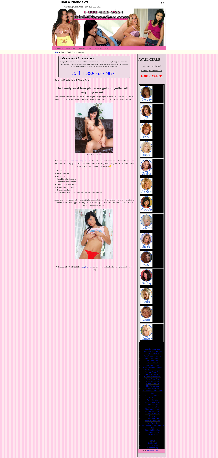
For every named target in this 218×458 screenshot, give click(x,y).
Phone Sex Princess (152, 414)
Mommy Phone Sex (152, 388)
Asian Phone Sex (152, 354)
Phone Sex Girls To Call (65, 48)
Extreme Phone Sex (152, 372)
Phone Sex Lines (152, 404)
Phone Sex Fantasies (152, 402)
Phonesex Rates (84, 48)
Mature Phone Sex (152, 384)
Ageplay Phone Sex (152, 349)
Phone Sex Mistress (152, 407)
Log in (152, 441)
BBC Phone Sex (153, 360)
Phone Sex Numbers (152, 411)
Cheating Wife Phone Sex (152, 367)
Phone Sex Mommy (152, 409)
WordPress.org (152, 448)
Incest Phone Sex (152, 379)
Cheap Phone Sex (152, 365)
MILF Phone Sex (152, 386)
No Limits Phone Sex (152, 395)
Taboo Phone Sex (152, 432)
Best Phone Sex (152, 363)
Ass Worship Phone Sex (152, 356)
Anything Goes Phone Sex (152, 351)
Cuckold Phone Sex (152, 370)
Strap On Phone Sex (152, 430)
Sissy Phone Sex (153, 423)
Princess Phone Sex (152, 418)
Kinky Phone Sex (152, 381)
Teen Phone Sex (152, 435)
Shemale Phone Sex (152, 421)
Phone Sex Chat (152, 400)
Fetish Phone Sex (152, 374)
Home (56, 52)
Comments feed (152, 445)
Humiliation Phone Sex (152, 377)
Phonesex (152, 416)
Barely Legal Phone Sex (152, 358)
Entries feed (152, 443)
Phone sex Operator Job (103, 48)
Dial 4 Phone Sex (74, 2)
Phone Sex (152, 398)
